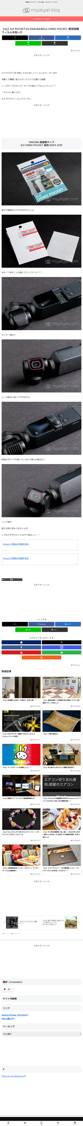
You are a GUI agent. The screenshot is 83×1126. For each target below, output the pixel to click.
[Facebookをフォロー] (21, 647)
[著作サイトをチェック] (21, 642)
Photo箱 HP (7, 1018)
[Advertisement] (41, 62)
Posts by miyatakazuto (13, 1076)
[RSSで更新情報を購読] (41, 657)
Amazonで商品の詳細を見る (16, 544)
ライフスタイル (17, 579)
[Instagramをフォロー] (61, 647)
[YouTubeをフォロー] (21, 652)
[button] (55, 43)
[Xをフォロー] (61, 642)
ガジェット (7, 579)
